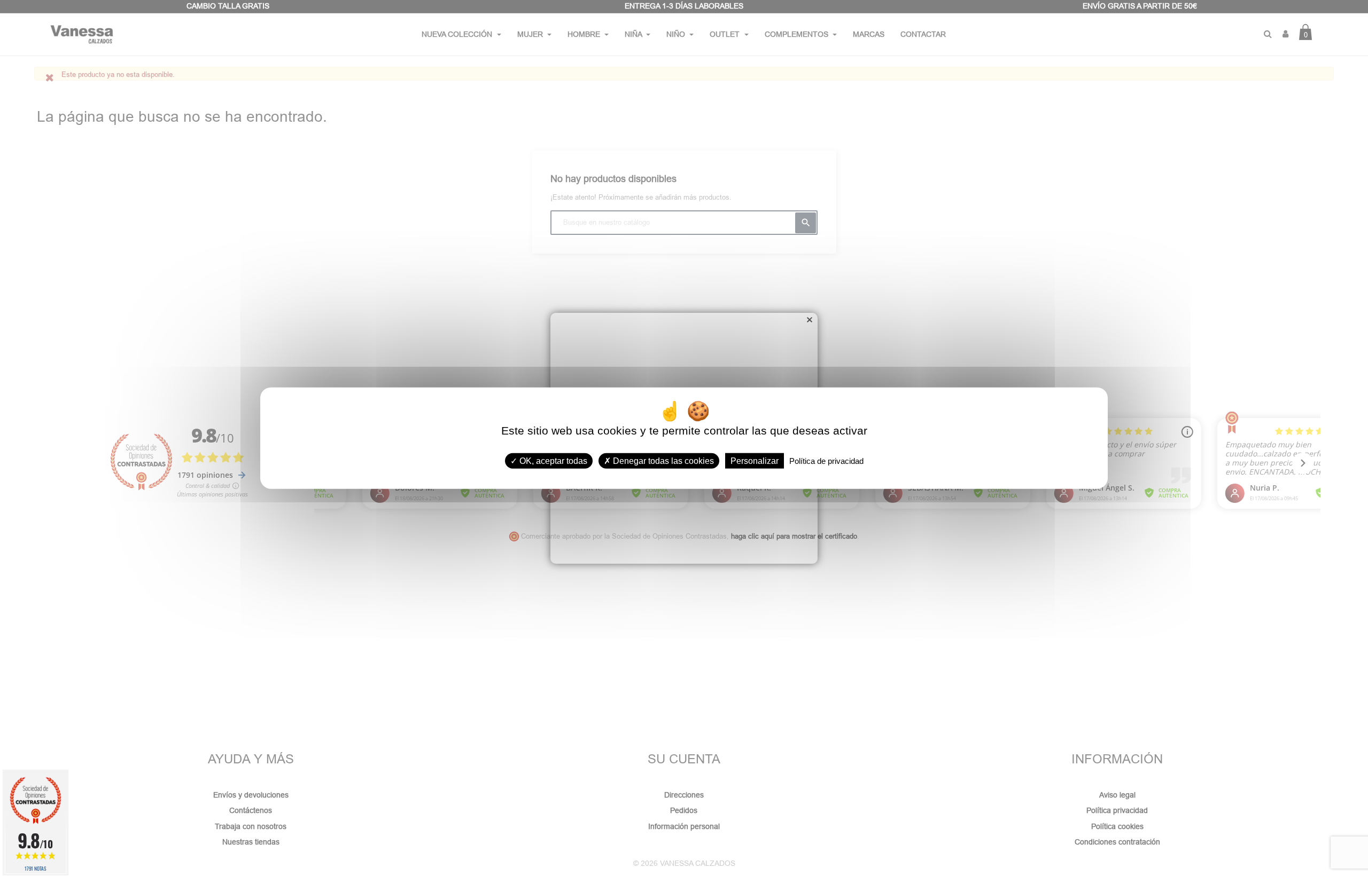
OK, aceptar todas (552, 460)
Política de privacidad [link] (826, 460)
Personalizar (754, 460)
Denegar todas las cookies (662, 460)
